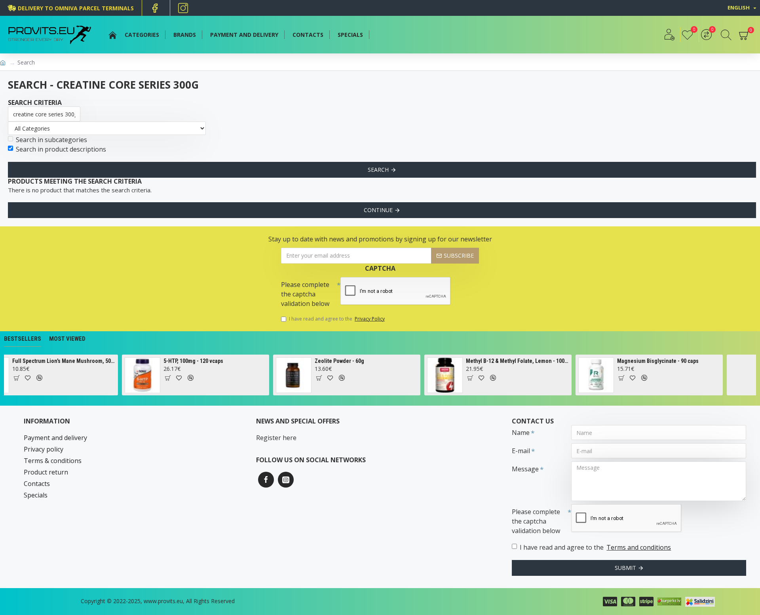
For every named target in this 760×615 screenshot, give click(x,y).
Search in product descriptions (61, 149)
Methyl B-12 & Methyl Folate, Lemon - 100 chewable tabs (491, 361)
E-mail (521, 450)
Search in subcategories (51, 139)
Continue (378, 210)
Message (525, 469)
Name (521, 432)
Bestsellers (22, 338)
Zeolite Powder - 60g (313, 361)
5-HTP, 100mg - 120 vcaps (167, 361)
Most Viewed (67, 338)
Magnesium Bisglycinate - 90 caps (631, 361)
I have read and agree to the (337, 318)
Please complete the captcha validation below (305, 294)
